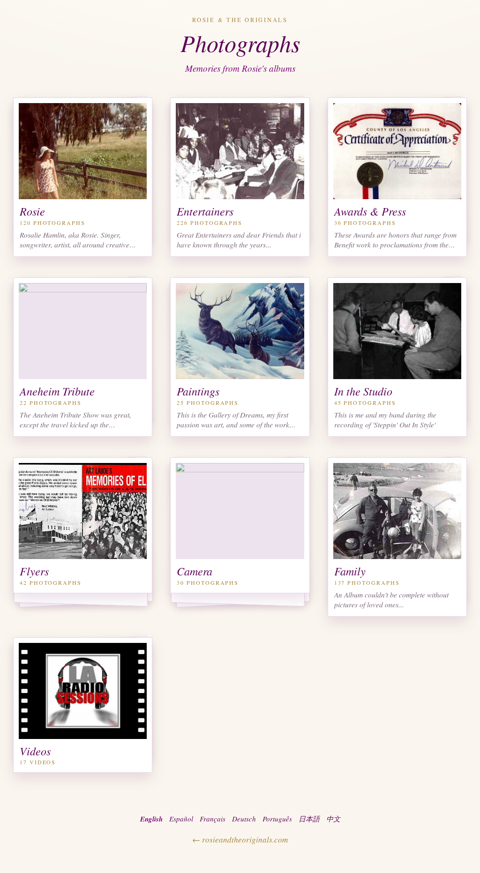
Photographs (240, 43)
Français (212, 818)
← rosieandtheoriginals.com (240, 839)
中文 (333, 818)
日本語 (309, 818)
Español (181, 818)
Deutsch (244, 818)
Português (277, 818)
